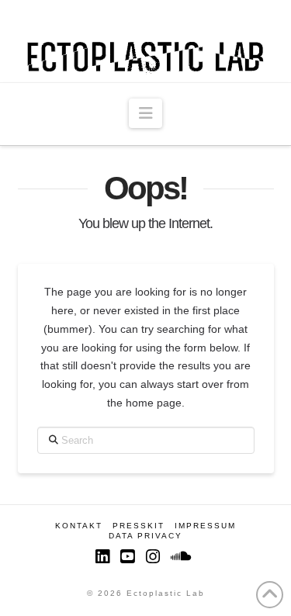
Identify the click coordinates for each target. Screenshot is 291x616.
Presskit (139, 525)
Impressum (205, 525)
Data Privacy (145, 535)
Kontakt (78, 525)
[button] (145, 113)
